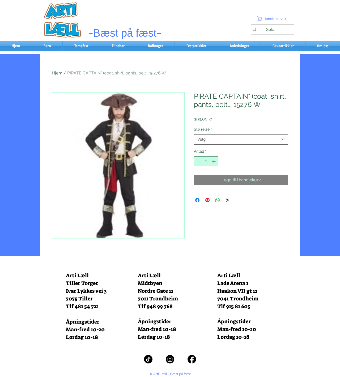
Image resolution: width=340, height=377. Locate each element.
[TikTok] (148, 359)
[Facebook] (192, 359)
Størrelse (203, 129)
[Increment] (214, 161)
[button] (272, 18)
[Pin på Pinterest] (207, 200)
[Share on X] (227, 200)
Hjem (57, 73)
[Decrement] (198, 161)
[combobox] (241, 139)
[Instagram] (170, 359)
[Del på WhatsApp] (217, 200)
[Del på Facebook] (197, 200)
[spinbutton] (206, 161)
